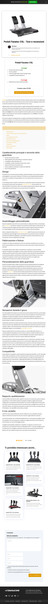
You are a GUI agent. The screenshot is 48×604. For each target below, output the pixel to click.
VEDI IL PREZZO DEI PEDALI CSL (24, 92)
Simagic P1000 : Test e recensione (12, 512)
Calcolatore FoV (24, 601)
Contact (39, 601)
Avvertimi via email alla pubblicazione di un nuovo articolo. (19, 572)
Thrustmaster (29, 328)
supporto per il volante (22, 232)
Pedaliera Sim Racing (15, 55)
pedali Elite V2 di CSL (26, 184)
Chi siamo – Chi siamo (9, 601)
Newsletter (18, 601)
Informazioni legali (33, 601)
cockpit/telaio (7, 225)
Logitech (23, 328)
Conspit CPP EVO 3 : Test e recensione (13, 464)
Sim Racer (14, 46)
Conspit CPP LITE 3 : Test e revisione (33, 464)
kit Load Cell (10, 271)
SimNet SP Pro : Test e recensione (32, 475)
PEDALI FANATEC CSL (24, 435)
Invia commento (34, 575)
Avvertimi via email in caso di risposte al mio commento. (18, 569)
